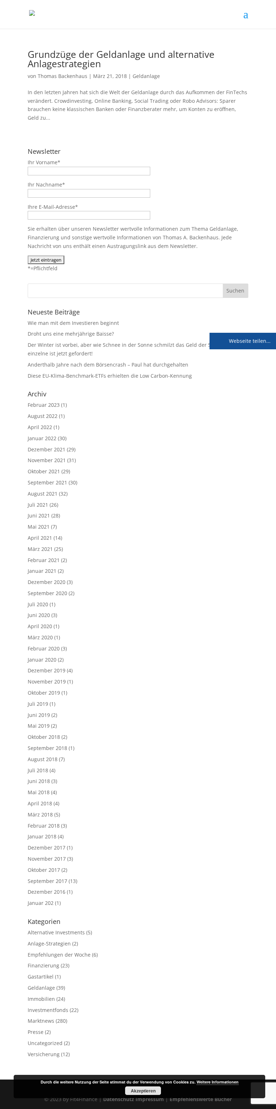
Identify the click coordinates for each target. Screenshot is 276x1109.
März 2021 (40, 549)
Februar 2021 (44, 560)
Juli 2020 (38, 604)
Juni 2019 (39, 715)
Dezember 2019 (46, 670)
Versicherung (44, 1054)
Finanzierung (43, 965)
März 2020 (40, 637)
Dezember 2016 (46, 891)
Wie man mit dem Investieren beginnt (73, 322)
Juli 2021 (38, 504)
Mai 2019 (39, 725)
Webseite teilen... (249, 340)
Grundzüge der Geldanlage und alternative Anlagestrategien (121, 59)
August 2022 (43, 416)
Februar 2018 (44, 825)
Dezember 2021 (46, 449)
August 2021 (43, 493)
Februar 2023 (44, 404)
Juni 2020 (39, 615)
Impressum (149, 1099)
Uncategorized (45, 1043)
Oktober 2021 (44, 471)
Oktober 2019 (44, 692)
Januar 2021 (42, 570)
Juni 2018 (39, 781)
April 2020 (40, 626)
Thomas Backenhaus (62, 76)
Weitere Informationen (218, 1082)
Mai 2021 (39, 526)
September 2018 (47, 748)
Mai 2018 (39, 792)
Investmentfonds (48, 1010)
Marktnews (41, 1020)
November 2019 (47, 681)
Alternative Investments (56, 932)
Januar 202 (41, 902)
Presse (35, 1032)
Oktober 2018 (44, 736)
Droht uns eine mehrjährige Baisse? (71, 333)
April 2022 (40, 427)
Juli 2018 (38, 770)
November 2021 (47, 460)
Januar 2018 (42, 836)
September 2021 (47, 482)
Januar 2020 (42, 659)
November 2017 (47, 858)
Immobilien (41, 998)
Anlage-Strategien (49, 943)
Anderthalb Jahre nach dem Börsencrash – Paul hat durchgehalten (108, 364)
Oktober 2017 (44, 869)
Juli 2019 (38, 703)
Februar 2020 (44, 648)
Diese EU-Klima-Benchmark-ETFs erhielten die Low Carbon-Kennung (110, 375)
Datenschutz (118, 1099)
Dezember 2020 (46, 582)
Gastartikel (41, 976)
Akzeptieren (143, 1090)
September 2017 (47, 881)
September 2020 (47, 593)
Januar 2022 (42, 438)
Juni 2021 (39, 515)
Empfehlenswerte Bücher (201, 1099)
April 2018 (40, 803)
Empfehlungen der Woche (59, 954)
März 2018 (40, 814)
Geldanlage (146, 76)
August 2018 (43, 759)
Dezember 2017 (46, 847)
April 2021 (40, 537)
